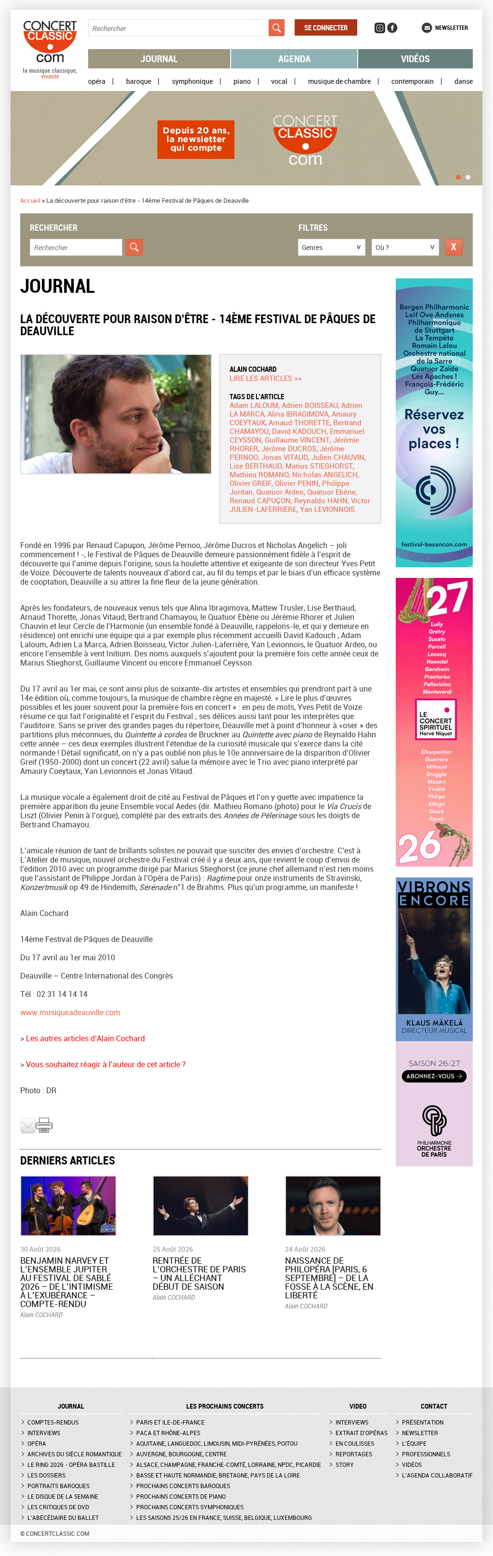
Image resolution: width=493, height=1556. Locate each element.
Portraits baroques (58, 1486)
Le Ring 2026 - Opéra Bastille (71, 1464)
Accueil (30, 200)
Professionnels (426, 1454)
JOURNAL (71, 1406)
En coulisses (355, 1443)
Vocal (279, 81)
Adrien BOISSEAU (310, 405)
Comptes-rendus (52, 1422)
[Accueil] (50, 76)
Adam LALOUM (254, 405)
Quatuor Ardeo (280, 492)
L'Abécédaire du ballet (63, 1517)
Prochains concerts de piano (181, 1496)
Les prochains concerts (225, 1406)
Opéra (96, 81)
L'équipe (414, 1443)
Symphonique (192, 81)
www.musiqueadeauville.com (70, 1012)
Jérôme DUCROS (288, 448)
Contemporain (412, 81)
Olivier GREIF (251, 483)
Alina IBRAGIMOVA (298, 413)
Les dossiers (46, 1475)
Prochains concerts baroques (183, 1486)
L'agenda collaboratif (437, 1475)
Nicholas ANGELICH (325, 474)
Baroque (138, 81)
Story (345, 1464)
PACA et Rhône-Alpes (168, 1433)
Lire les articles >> (266, 378)
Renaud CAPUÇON (260, 500)
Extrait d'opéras (362, 1433)
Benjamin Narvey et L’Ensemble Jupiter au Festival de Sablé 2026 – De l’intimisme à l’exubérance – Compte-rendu (66, 1282)
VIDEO (358, 1406)
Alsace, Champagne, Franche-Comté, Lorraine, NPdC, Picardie (228, 1464)
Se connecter (326, 27)
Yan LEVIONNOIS (327, 509)
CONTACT (434, 1406)
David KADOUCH (299, 431)
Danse (463, 81)
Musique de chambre (339, 81)
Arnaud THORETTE (299, 422)
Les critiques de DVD (58, 1507)
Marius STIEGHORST (319, 466)
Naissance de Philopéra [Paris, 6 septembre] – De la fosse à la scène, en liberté (329, 1278)
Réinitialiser (454, 247)
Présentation (422, 1422)
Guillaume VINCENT (297, 440)
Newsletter (451, 27)
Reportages (354, 1454)
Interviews (43, 1433)
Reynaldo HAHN (321, 500)
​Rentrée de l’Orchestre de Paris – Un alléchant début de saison (199, 1273)
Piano (242, 81)
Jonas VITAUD (284, 457)
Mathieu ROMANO (259, 474)
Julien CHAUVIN (337, 457)
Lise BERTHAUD (256, 466)
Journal (159, 58)
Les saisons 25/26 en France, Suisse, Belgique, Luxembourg (224, 1517)
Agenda (294, 58)
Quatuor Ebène (331, 492)
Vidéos (415, 58)
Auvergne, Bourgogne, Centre (181, 1454)
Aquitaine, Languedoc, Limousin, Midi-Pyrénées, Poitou (217, 1443)
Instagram (380, 28)
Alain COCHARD (253, 369)
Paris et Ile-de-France (170, 1422)
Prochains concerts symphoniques (190, 1507)
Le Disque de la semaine (62, 1496)
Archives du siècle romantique (74, 1454)
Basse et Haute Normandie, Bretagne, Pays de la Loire (218, 1475)
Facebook (392, 28)
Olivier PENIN (297, 483)
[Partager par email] (28, 1131)
